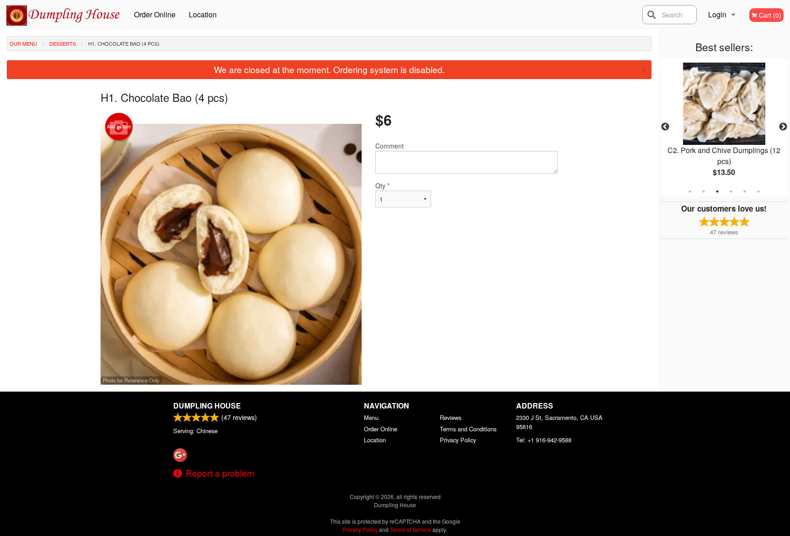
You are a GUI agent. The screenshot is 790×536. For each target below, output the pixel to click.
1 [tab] (689, 191)
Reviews (450, 417)
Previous (665, 127)
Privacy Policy (458, 439)
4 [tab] (731, 191)
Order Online (155, 14)
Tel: (543, 439)
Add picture (119, 126)
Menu (371, 417)
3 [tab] (717, 191)
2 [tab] (703, 191)
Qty (382, 185)
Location (203, 14)
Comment (389, 145)
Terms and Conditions (468, 429)
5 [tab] (744, 191)
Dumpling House (207, 405)
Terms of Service (410, 529)
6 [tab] (758, 191)
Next (783, 127)
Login (717, 14)
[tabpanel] (724, 127)
